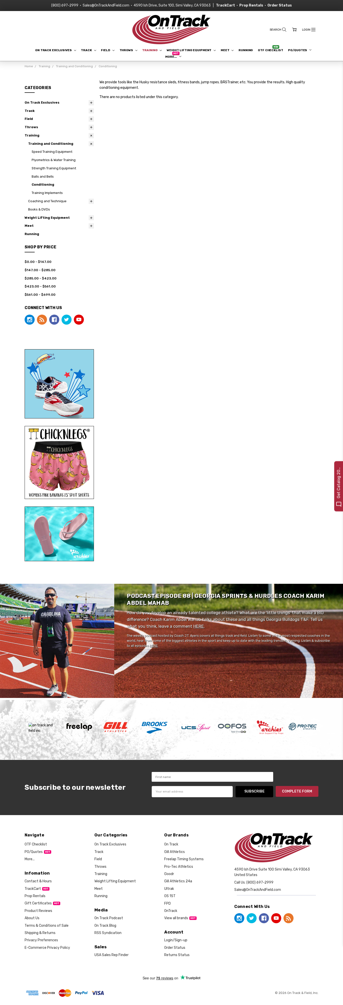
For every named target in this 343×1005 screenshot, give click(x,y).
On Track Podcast (108, 918)
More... (171, 56)
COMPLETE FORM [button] (297, 791)
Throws (127, 50)
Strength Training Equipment (54, 168)
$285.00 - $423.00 (40, 278)
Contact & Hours (38, 881)
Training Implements (47, 193)
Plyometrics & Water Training (54, 160)
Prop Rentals (35, 896)
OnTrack (170, 911)
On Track (171, 844)
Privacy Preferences (41, 940)
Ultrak (169, 889)
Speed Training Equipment (52, 152)
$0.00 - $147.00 (38, 262)
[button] (59, 383)
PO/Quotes (298, 50)
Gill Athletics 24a (178, 881)
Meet (225, 50)
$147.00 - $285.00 (40, 270)
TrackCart (33, 889)
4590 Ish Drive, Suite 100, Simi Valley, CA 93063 (172, 5)
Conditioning (43, 184)
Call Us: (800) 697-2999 (253, 882)
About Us (32, 918)
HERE (198, 626)
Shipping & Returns (40, 933)
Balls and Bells (43, 176)
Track (86, 50)
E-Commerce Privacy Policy (47, 948)
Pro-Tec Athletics (178, 867)
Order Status (174, 948)
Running (246, 50)
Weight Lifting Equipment (189, 50)
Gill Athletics (174, 852)
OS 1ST (170, 896)
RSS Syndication (108, 933)
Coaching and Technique (47, 201)
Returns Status (177, 955)
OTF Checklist (270, 50)
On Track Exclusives (54, 50)
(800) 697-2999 (64, 5)
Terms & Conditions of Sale (47, 925)
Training (150, 50)
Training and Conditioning (50, 144)
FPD (167, 903)
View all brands (176, 918)
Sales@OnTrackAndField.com (106, 5)
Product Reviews (38, 911)
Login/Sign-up (175, 940)
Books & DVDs (39, 209)
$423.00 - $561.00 (40, 286)
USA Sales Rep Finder (111, 955)
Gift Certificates (38, 903)
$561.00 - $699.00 (40, 295)
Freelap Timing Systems (184, 859)
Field (106, 50)
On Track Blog (105, 925)
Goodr (169, 874)
